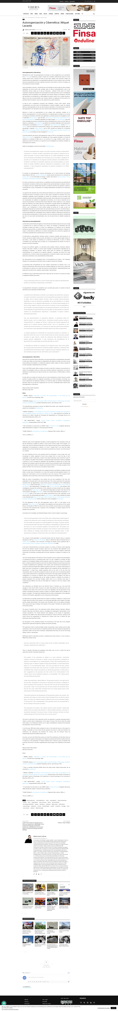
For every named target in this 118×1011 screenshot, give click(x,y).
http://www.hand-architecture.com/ (85, 387)
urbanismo (32, 808)
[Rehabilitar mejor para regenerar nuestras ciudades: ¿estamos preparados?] (52, 901)
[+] (48, 981)
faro (26, 17)
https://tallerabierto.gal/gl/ (83, 344)
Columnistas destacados (79, 313)
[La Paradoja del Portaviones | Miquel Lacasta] (52, 925)
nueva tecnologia (26, 806)
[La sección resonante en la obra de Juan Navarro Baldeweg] (64, 887)
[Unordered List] (38, 982)
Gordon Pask (50, 132)
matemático (48, 804)
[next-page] (25, 914)
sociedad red (57, 806)
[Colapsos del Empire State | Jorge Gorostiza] (40, 901)
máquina (36, 804)
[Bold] (29, 982)
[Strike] (35, 982)
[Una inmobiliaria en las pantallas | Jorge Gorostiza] (40, 887)
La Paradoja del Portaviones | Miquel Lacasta (51, 932)
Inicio (24, 17)
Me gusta (92, 52)
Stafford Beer (39, 491)
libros (48, 890)
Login (68, 972)
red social (39, 806)
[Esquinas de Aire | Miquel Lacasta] (64, 925)
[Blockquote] (40, 982)
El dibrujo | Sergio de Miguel (64, 822)
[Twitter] (87, 1)
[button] (93, 13)
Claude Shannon (38, 123)
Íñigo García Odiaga (84, 347)
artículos (61, 928)
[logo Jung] (84, 26)
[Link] (44, 982)
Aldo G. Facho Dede (84, 378)
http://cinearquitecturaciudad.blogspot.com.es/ (86, 319)
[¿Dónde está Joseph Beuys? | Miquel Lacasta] (64, 939)
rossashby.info (39, 408)
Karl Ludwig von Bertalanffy (28, 804)
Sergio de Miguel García (85, 384)
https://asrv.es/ (81, 362)
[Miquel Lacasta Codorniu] (23, 29)
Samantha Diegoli (49, 146)
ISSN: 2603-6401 (65, 998)
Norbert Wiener (33, 117)
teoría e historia (26, 808)
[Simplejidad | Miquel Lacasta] (28, 939)
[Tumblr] (94, 1)
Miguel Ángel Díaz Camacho (86, 335)
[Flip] (60, 33)
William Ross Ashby (27, 137)
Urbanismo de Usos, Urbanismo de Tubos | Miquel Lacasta (27, 932)
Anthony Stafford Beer (30, 800)
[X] (35, 33)
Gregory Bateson (39, 128)
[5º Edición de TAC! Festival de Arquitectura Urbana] (28, 901)
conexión (24, 802)
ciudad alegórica (53, 800)
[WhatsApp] (41, 33)
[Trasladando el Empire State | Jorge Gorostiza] (64, 901)
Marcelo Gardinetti (84, 365)
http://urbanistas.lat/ (82, 381)
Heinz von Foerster (42, 802)
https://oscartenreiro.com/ (83, 356)
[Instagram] (89, 1)
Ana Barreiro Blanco (84, 341)
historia (49, 802)
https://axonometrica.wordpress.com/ (40, 838)
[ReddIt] (48, 33)
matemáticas (42, 804)
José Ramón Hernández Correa (86, 329)
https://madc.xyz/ (82, 338)
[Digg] (57, 33)
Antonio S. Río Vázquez (85, 359)
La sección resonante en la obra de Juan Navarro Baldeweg (64, 894)
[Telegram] (54, 33)
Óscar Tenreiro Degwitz (85, 353)
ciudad (27, 76)
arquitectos (37, 904)
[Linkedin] (91, 1)
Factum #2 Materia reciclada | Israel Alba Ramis (51, 894)
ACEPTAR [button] (113, 1008)
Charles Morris (26, 176)
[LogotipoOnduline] (84, 40)
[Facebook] (85, 1)
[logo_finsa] (84, 33)
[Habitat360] (84, 148)
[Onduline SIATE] (84, 126)
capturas (36, 890)
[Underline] (33, 982)
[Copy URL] (63, 33)
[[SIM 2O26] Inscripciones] (84, 227)
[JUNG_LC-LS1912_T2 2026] (84, 80)
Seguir (93, 54)
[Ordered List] (36, 982)
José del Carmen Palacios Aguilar (85, 372)
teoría (68, 806)
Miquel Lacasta (54, 804)
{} (45, 981)
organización (33, 806)
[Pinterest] (93, 1)
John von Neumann (60, 119)
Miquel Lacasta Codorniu (30, 29)
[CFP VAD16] (84, 250)
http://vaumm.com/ (82, 350)
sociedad (52, 806)
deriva (48, 904)
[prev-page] (23, 914)
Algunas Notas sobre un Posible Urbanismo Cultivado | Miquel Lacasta (40, 932)
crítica (29, 802)
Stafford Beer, (40, 124)
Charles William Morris (40, 800)
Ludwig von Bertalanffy (40, 175)
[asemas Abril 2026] (84, 103)
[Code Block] (42, 982)
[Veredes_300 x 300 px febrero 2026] (84, 174)
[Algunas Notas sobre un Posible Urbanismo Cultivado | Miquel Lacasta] (40, 925)
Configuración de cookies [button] (104, 1008)
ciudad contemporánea (62, 800)
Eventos (76, 212)
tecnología (64, 806)
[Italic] (31, 982)
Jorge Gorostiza (83, 316)
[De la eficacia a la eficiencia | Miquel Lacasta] (40, 939)
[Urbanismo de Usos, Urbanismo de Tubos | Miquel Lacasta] (28, 925)
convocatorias (25, 904)
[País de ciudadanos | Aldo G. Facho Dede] (28, 887)
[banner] (84, 272)
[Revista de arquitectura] (33, 8)
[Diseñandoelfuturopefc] (84, 197)
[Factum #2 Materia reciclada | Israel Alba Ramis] (52, 887)
